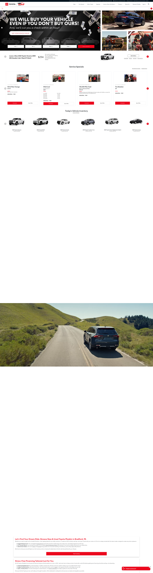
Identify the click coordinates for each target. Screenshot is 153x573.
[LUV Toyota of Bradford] (15, 4)
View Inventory (76, 553)
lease (56, 567)
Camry (33, 546)
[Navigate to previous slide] (1, 30)
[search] (148, 4)
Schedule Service (135, 47)
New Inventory (108, 27)
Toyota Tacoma (39, 543)
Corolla (39, 546)
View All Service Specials (136, 68)
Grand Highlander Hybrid (51, 545)
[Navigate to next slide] (100, 30)
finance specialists (53, 568)
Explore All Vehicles (76, 112)
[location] (113, 0)
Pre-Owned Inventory (109, 47)
